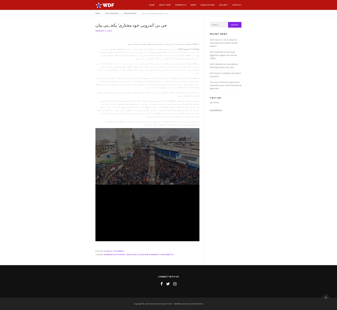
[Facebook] (161, 283)
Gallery (223, 5)
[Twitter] (168, 283)
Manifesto (180, 5)
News (193, 5)
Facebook (216, 110)
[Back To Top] (326, 297)
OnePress (178, 304)
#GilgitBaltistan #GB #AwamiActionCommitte (150, 254)
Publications (208, 5)
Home (152, 5)
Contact (237, 5)
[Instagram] (175, 283)
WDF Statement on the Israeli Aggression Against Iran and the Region (223, 55)
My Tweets (214, 102)
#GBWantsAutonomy (114, 254)
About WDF (165, 5)
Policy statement (115, 251)
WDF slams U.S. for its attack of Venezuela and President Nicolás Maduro (224, 43)
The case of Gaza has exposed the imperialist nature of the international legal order (225, 85)
